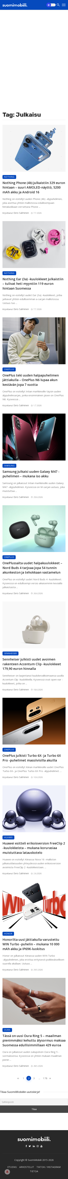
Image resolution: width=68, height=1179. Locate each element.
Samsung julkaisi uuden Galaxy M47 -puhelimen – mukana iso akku (30, 473)
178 (45, 1078)
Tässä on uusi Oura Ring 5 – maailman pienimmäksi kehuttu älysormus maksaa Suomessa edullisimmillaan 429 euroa (34, 1040)
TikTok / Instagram (48, 1167)
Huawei (8, 837)
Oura (7, 1029)
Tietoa (34, 1171)
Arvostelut (26, 1167)
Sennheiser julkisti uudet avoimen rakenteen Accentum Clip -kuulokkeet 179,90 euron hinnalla (31, 664)
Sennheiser (10, 653)
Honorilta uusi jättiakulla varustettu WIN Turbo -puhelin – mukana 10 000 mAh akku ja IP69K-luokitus (30, 944)
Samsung (9, 465)
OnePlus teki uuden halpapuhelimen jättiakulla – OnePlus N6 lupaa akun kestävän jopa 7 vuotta (30, 380)
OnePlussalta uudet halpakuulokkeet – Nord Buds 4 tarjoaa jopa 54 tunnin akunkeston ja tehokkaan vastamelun (32, 568)
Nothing (9, 177)
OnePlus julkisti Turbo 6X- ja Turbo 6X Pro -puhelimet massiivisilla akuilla (31, 757)
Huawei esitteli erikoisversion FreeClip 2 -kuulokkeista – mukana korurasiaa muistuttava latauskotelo (33, 848)
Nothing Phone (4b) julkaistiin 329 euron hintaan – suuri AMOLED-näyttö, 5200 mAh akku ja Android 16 (33, 187)
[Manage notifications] (7, 1171)
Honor (8, 933)
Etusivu (12, 1167)
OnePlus (9, 369)
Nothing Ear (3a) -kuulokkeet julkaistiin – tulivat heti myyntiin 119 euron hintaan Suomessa (32, 284)
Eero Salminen (21, 212)
